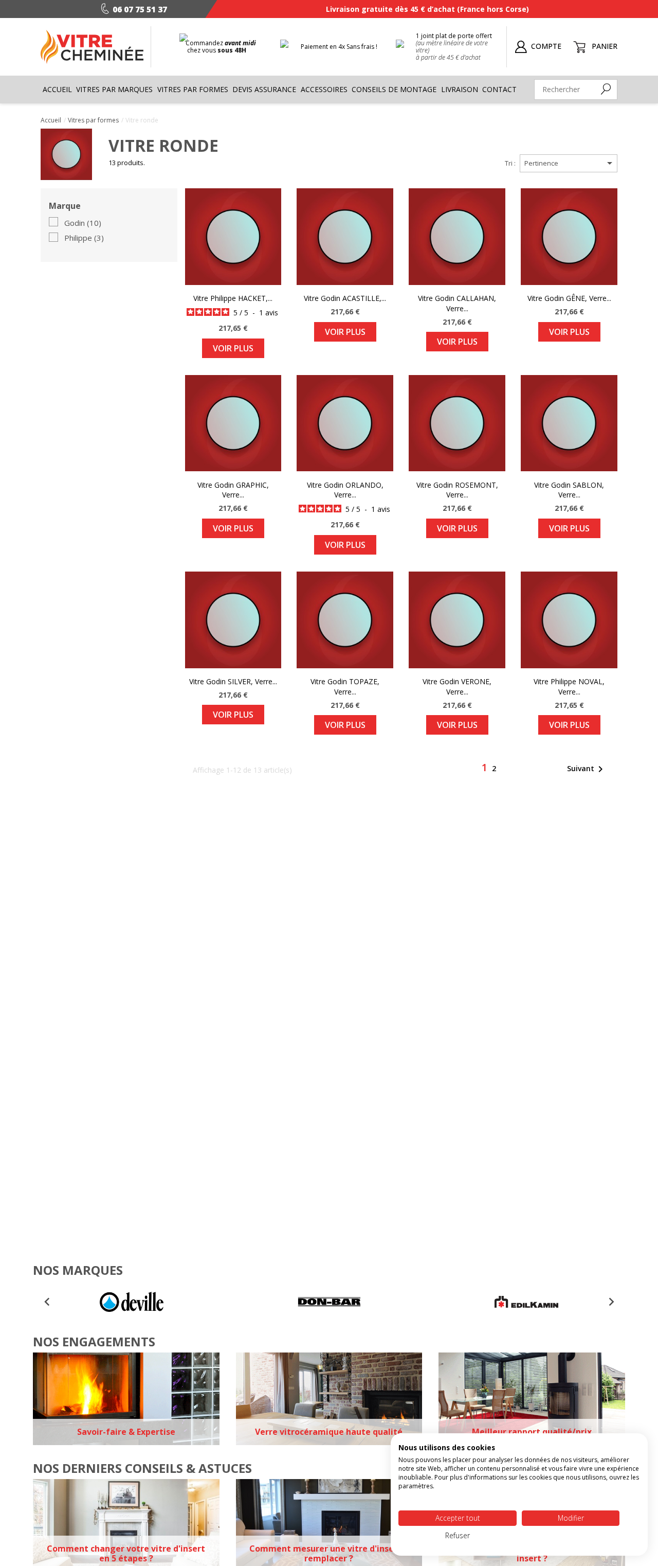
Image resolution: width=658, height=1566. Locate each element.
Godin (82, 223)
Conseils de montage (394, 89)
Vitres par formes (192, 89)
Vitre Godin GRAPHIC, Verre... (233, 490)
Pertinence (570, 163)
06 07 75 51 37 (140, 9)
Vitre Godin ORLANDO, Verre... (345, 490)
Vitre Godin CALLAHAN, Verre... (457, 303)
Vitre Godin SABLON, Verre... (569, 490)
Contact (499, 89)
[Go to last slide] (47, 1302)
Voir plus (233, 348)
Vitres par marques (114, 89)
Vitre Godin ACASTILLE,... (345, 298)
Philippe (84, 238)
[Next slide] (611, 1302)
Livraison (459, 89)
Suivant (587, 769)
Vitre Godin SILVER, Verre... (233, 681)
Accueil (57, 89)
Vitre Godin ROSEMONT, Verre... (457, 490)
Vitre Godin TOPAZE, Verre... (344, 687)
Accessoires (324, 89)
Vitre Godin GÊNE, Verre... (569, 298)
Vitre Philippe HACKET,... (232, 298)
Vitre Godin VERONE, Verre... (457, 687)
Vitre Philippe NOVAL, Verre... (569, 687)
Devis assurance (264, 89)
